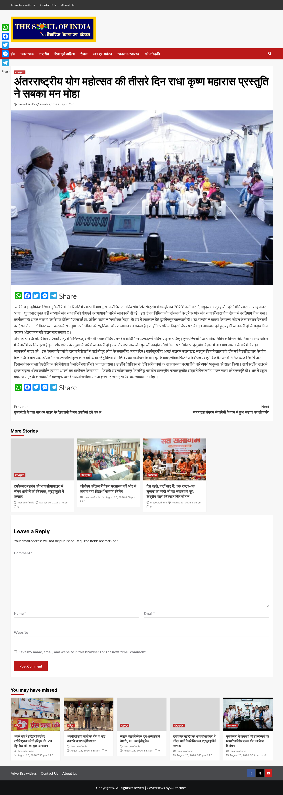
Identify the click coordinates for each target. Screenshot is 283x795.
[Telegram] (6, 62)
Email (149, 613)
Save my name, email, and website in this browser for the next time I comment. (83, 652)
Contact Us (48, 5)
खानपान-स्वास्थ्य (128, 54)
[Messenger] (6, 53)
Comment (23, 553)
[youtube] (268, 773)
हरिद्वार (18, 725)
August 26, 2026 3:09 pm (244, 755)
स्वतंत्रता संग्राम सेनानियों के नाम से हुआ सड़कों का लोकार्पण (231, 409)
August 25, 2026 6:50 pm (120, 497)
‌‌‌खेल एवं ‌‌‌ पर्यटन (102, 54)
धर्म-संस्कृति (152, 54)
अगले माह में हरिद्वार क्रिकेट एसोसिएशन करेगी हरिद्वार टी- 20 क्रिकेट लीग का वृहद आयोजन (33, 741)
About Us (68, 5)
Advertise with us (23, 5)
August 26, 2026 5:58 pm (85, 750)
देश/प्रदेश (19, 72)
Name (20, 613)
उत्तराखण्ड (27, 54)
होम (13, 54)
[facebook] (251, 773)
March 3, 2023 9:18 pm (53, 104)
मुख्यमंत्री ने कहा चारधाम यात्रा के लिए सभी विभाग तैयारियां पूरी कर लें (57, 409)
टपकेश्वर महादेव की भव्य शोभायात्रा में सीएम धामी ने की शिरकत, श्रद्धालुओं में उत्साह (39, 491)
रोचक (84, 54)
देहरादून (124, 725)
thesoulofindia (26, 104)
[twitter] (260, 773)
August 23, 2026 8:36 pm (186, 502)
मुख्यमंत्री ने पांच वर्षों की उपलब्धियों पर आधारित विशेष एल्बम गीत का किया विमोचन (247, 741)
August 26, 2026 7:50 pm (32, 755)
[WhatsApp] (6, 27)
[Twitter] (6, 45)
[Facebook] (6, 36)
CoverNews (156, 788)
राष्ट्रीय (44, 54)
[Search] (270, 54)
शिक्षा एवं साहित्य (64, 54)
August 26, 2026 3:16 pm (53, 502)
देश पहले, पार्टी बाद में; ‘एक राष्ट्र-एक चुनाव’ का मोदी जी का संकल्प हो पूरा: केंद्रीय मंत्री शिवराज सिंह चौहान (171, 491)
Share (68, 296)
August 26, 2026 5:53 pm (138, 750)
